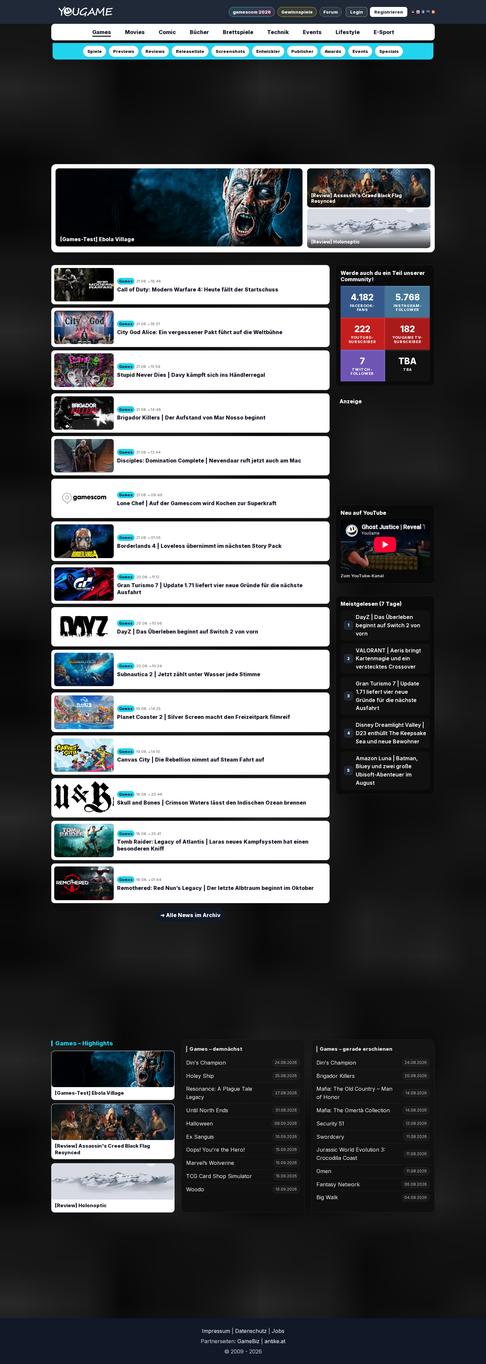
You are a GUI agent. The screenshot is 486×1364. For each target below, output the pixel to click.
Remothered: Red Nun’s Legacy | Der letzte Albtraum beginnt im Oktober (215, 888)
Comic (167, 32)
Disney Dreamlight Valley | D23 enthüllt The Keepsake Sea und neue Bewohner (391, 733)
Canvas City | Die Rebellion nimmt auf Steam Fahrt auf (190, 759)
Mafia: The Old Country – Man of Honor (354, 1092)
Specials (389, 51)
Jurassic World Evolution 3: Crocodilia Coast (350, 1153)
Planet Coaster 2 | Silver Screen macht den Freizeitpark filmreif (203, 717)
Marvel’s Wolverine (210, 1163)
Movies (135, 32)
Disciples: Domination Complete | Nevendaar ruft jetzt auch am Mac (209, 460)
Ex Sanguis (200, 1136)
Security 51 (330, 1123)
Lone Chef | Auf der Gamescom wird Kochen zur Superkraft (196, 503)
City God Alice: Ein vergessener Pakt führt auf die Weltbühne (199, 332)
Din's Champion (206, 1062)
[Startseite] (85, 12)
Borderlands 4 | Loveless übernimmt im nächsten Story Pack (199, 546)
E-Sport (384, 32)
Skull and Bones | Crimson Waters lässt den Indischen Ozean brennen (211, 802)
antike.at (274, 1341)
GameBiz (248, 1341)
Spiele (94, 51)
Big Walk (327, 1197)
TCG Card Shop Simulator (219, 1176)
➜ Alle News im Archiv (190, 915)
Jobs (278, 1331)
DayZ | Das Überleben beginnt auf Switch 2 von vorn (187, 631)
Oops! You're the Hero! (215, 1149)
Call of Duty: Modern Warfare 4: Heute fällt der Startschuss (197, 289)
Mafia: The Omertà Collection (353, 1110)
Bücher (199, 32)
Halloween (199, 1123)
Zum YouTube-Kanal (362, 575)
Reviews (155, 51)
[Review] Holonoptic (80, 1206)
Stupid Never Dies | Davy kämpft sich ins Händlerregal (191, 375)
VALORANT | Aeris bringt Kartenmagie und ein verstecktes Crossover (388, 658)
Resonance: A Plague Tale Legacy (219, 1092)
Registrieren (388, 12)
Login (356, 12)
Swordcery (330, 1136)
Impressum (216, 1331)
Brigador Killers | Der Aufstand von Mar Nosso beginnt (191, 417)
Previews (123, 51)
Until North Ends (207, 1110)
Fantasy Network (338, 1184)
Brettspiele (238, 32)
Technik (278, 32)
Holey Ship (200, 1076)
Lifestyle (348, 32)
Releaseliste (190, 51)
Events (312, 32)
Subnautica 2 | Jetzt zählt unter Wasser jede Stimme (188, 674)
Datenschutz (251, 1331)
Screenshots (230, 51)
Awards (333, 51)
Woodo (195, 1189)
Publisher (302, 51)
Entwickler (268, 51)
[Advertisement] (243, 110)
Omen (323, 1171)
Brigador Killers (335, 1076)
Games (101, 32)
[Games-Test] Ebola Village (89, 1093)
